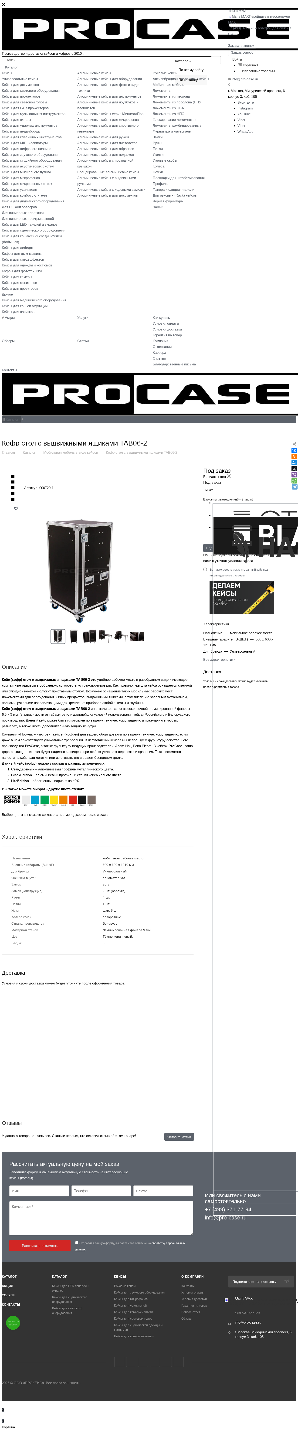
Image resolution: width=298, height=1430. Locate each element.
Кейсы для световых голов (133, 1318)
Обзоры (186, 1318)
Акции (7, 1286)
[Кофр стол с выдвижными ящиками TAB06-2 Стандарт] (98, 571)
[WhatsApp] (294, 480)
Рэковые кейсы (124, 1286)
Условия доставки (194, 1299)
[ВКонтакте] (294, 450)
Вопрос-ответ (190, 1312)
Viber (241, 120)
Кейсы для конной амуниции (134, 1336)
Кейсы (120, 1276)
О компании (192, 1276)
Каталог (9, 1276)
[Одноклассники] (294, 456)
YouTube (244, 114)
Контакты (11, 1304)
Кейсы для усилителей (130, 1305)
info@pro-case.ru (245, 79)
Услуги (8, 1295)
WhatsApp (245, 131)
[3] (12, 488)
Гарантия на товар (194, 1305)
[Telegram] (295, 487)
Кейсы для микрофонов (131, 1299)
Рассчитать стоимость (40, 1246)
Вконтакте (245, 102)
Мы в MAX (237, 11)
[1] (12, 476)
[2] (12, 482)
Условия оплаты (192, 1292)
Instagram (245, 108)
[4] (12, 494)
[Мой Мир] (294, 462)
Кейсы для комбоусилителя (133, 1312)
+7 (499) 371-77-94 (228, 1209)
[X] (294, 468)
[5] (12, 500)
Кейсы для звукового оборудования (139, 1292)
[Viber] (294, 474)
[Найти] (216, 60)
